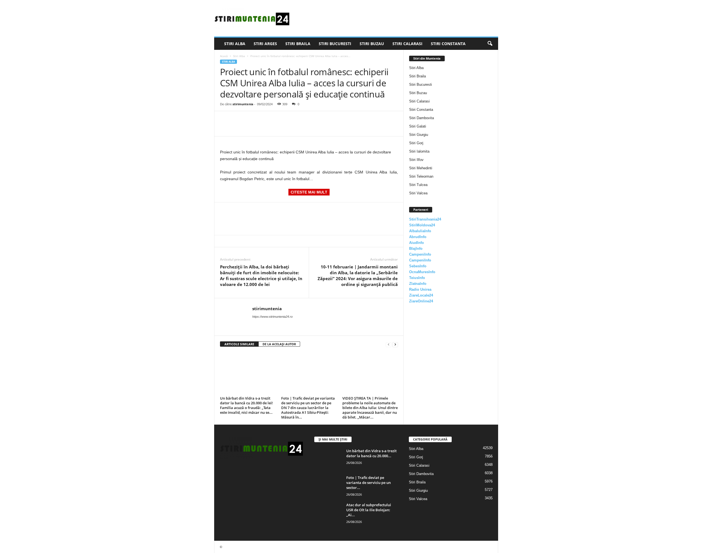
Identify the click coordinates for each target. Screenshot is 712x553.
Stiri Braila (297, 43)
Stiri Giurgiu (418, 135)
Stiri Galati (417, 126)
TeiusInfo (417, 278)
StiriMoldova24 (422, 225)
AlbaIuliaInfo (420, 231)
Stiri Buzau (372, 43)
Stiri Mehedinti (420, 168)
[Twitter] (238, 119)
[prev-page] (388, 344)
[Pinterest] (251, 119)
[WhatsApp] (264, 119)
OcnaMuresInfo (422, 272)
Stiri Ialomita (419, 151)
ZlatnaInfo (417, 284)
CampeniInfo (420, 254)
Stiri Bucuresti (335, 43)
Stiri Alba (234, 43)
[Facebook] (225, 119)
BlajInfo (415, 248)
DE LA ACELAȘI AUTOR (279, 344)
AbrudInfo (417, 237)
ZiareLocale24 (421, 295)
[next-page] (395, 344)
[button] (490, 44)
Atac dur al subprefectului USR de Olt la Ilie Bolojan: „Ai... (368, 509)
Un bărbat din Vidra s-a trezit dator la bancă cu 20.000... (371, 453)
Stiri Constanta (448, 43)
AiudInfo (416, 243)
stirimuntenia (243, 104)
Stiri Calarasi (407, 43)
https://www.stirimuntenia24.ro (272, 316)
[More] (277, 119)
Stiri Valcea (418, 193)
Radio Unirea (420, 289)
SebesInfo (417, 266)
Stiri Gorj (416, 143)
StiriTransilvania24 (425, 219)
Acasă (224, 56)
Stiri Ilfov (416, 160)
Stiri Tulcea (418, 185)
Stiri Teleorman (421, 176)
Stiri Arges (265, 43)
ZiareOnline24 (421, 301)
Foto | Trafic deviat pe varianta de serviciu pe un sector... (368, 482)
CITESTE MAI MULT (309, 192)
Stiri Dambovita (421, 118)
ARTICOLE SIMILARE (239, 344)
